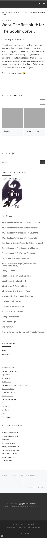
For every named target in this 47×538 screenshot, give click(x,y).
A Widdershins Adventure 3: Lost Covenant (20, 232)
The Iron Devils (8, 326)
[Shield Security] (2, 536)
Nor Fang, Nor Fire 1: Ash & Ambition (17, 296)
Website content (12, 504)
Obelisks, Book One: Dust (12, 301)
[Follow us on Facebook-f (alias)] (9, 153)
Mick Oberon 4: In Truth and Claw (16, 291)
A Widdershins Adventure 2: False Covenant (20, 227)
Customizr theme (34, 527)
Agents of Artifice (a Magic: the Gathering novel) (22, 243)
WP (15, 527)
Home (4, 12)
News (9, 12)
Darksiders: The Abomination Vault (16, 258)
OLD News (16, 12)
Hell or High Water (8, 389)
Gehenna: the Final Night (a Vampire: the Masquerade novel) (19, 264)
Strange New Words (10, 316)
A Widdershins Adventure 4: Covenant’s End (20, 238)
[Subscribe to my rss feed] (3, 153)
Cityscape (7, 131)
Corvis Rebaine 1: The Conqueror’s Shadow (20, 248)
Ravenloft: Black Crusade (12, 311)
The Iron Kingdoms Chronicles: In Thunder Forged (23, 332)
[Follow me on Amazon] (6, 153)
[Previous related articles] (37, 102)
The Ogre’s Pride (7, 396)
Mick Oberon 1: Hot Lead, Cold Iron (16, 275)
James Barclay (20, 39)
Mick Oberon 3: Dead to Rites (14, 286)
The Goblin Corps (9, 321)
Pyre (3, 403)
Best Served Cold (8, 368)
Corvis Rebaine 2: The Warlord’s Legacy (18, 253)
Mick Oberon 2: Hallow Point (14, 281)
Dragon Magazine (32, 131)
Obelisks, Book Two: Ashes (13, 306)
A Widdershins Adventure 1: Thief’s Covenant (21, 222)
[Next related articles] (42, 102)
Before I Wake (6, 382)
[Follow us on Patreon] (13, 153)
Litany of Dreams (9, 270)
